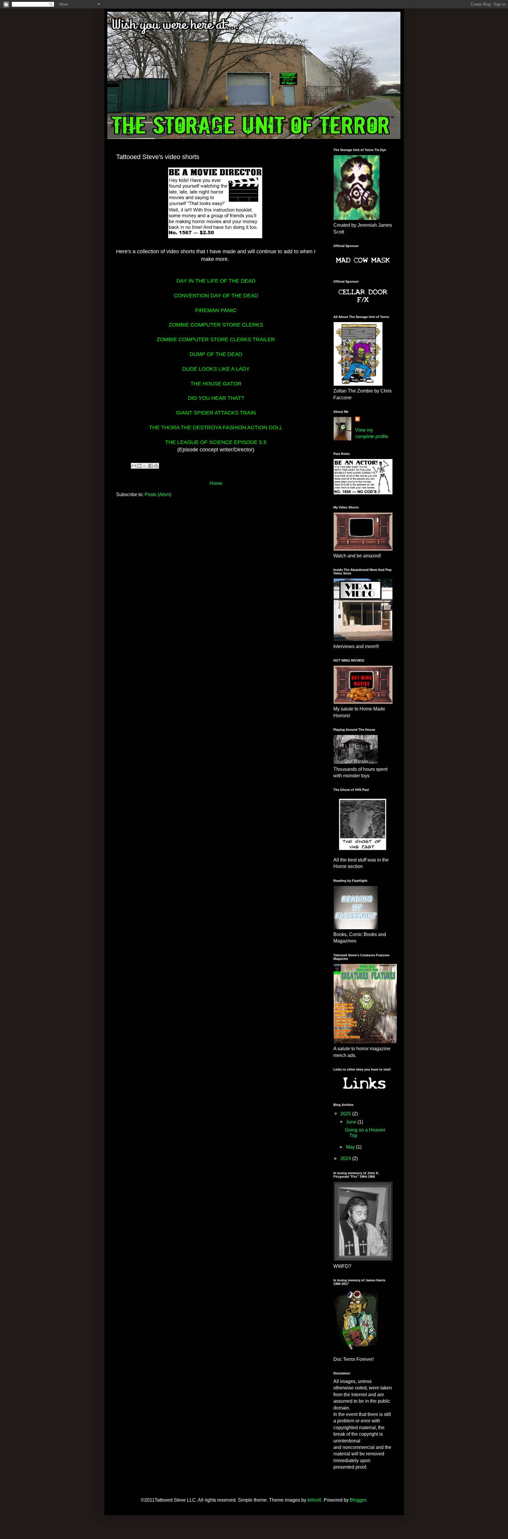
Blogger (358, 1499)
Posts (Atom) (158, 494)
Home (216, 483)
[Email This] (134, 466)
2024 (346, 1158)
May (351, 1146)
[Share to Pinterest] (156, 466)
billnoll (314, 1499)
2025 (346, 1113)
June (351, 1121)
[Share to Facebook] (150, 466)
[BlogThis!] (139, 466)
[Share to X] (145, 466)
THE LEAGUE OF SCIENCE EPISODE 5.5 (215, 442)
